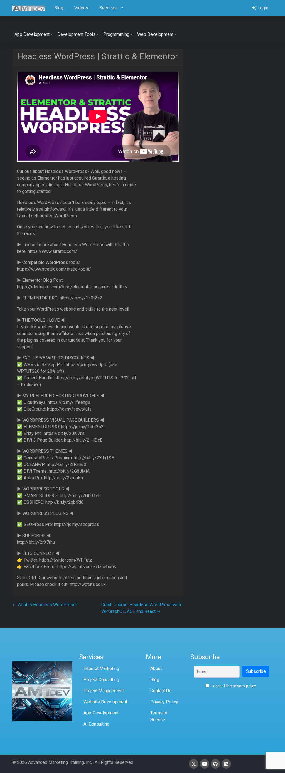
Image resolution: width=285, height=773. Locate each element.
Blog (154, 679)
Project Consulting (101, 679)
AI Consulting (96, 724)
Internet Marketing (101, 668)
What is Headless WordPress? (45, 604)
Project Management (103, 690)
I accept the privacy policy (233, 686)
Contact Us (160, 690)
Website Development (105, 701)
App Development (101, 713)
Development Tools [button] (76, 34)
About (156, 668)
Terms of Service (159, 716)
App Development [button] (32, 34)
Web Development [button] (155, 34)
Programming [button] (116, 34)
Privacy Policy (164, 701)
